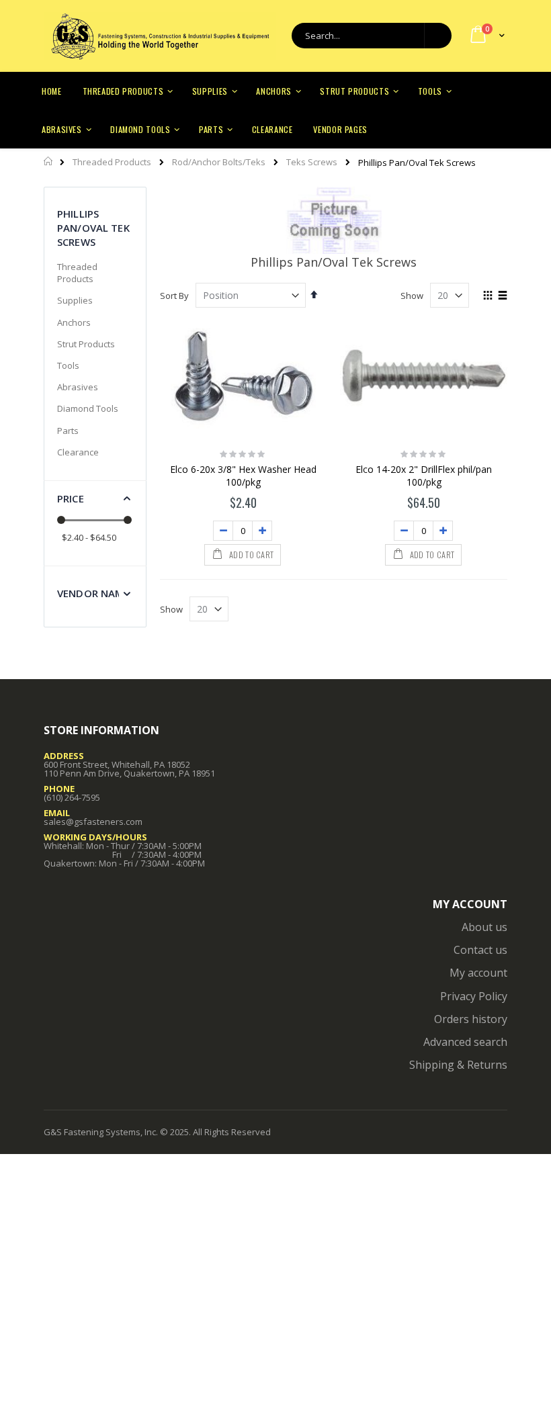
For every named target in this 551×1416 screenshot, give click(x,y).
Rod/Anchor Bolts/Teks (218, 162)
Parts (68, 431)
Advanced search (465, 1041)
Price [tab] (70, 498)
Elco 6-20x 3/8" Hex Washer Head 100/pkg (243, 476)
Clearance (78, 452)
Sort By (174, 296)
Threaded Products (112, 162)
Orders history (470, 1019)
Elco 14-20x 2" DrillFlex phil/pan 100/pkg (423, 476)
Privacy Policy (473, 996)
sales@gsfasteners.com (93, 821)
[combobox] (371, 35)
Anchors (74, 322)
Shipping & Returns (458, 1064)
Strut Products (86, 344)
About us (484, 927)
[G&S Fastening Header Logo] (160, 36)
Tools (68, 365)
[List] (502, 296)
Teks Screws (311, 162)
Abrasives (77, 387)
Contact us (480, 949)
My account (478, 972)
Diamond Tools (87, 408)
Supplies (75, 300)
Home (49, 161)
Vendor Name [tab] (93, 593)
